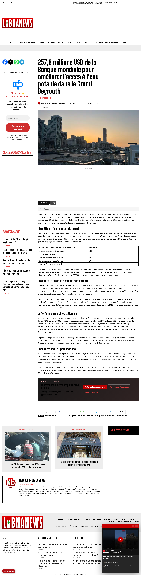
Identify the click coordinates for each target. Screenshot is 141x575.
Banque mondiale (52, 416)
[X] (23, 499)
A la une (5, 293)
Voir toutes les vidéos (120, 571)
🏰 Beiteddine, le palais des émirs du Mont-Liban (118, 566)
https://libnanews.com (26, 484)
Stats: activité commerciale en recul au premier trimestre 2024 (79, 463)
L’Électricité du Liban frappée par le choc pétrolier (16, 272)
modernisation (123, 416)
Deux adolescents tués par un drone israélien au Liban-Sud (87, 553)
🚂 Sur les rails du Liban (110, 562)
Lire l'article (43, 203)
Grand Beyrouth (107, 416)
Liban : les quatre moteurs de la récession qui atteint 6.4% (17, 251)
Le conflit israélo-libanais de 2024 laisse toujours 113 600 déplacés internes (26, 466)
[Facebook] (20, 499)
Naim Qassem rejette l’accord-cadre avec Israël (52, 553)
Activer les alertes (9, 571)
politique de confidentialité (17, 137)
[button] (129, 42)
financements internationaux (86, 416)
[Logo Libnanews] (17, 23)
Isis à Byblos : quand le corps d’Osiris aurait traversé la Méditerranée (51, 563)
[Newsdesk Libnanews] (39, 103)
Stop (53, 203)
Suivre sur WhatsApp (119, 387)
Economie (6, 245)
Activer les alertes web (95, 387)
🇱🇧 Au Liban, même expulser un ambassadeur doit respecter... (118, 557)
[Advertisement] (70, 20)
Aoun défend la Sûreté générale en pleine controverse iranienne (88, 562)
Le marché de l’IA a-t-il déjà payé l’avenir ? (15, 241)
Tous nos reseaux (91, 393)
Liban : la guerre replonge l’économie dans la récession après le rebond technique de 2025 (16, 285)
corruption (66, 416)
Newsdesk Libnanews (57, 103)
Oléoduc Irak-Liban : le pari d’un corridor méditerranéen (17, 262)
